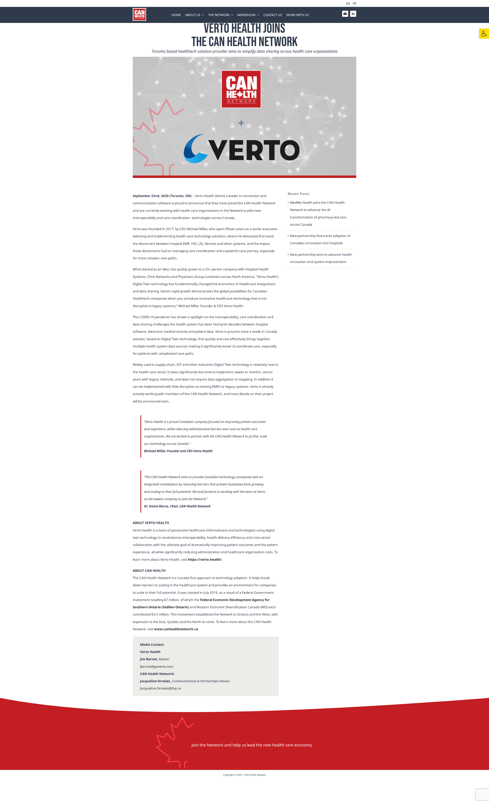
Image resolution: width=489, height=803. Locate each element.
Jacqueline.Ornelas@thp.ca (160, 688)
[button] (484, 34)
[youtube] (345, 14)
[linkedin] (353, 14)
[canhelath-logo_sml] (139, 9)
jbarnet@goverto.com (156, 666)
